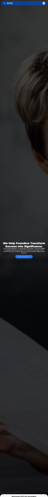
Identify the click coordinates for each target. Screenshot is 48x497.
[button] (44, 3)
